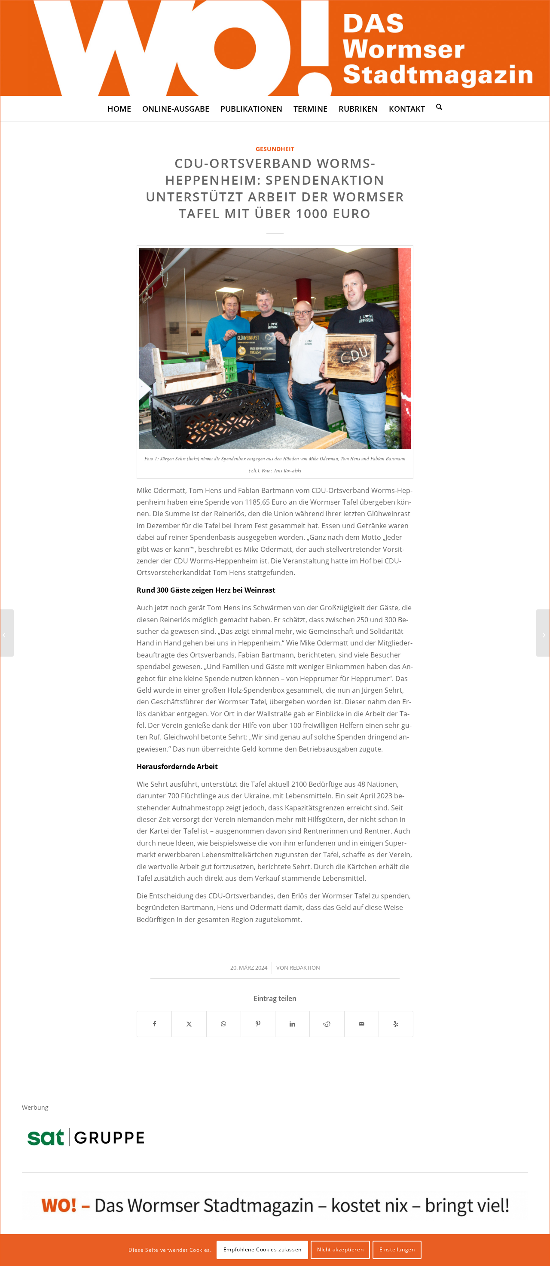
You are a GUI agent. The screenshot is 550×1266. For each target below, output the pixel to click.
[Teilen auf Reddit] (327, 1023)
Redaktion (305, 967)
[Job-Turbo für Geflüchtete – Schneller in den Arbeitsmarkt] (7, 633)
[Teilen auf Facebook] (154, 1023)
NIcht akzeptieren (340, 1249)
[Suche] (439, 106)
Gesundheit (275, 149)
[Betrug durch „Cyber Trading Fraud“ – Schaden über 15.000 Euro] (543, 633)
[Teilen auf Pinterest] (258, 1023)
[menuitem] (119, 108)
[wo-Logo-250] (275, 48)
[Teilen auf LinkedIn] (292, 1023)
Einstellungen (397, 1249)
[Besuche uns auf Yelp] (396, 1023)
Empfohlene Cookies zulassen (262, 1249)
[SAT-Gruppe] (86, 1137)
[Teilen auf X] (189, 1023)
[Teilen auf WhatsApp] (224, 1023)
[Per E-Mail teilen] (362, 1023)
